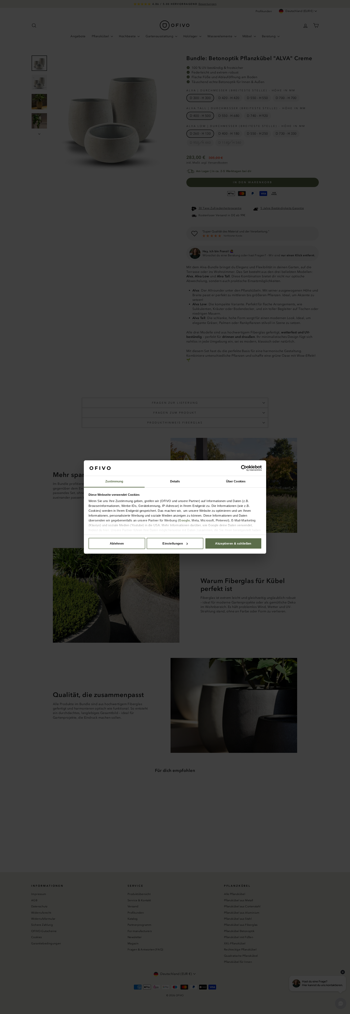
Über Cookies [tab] (235, 481)
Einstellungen (172, 543)
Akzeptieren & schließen (233, 543)
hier (106, 530)
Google (184, 520)
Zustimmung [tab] (114, 481)
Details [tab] (175, 481)
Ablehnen (117, 543)
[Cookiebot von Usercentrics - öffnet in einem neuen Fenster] (244, 468)
